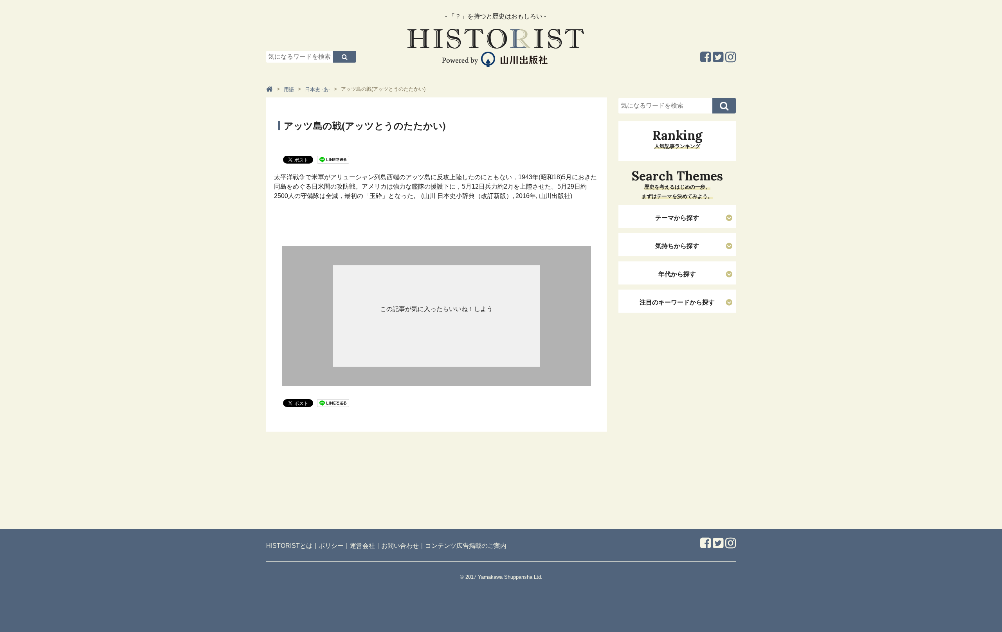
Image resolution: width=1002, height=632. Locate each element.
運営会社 (362, 545)
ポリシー (331, 545)
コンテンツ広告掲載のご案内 (465, 545)
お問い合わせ (400, 545)
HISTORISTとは (289, 545)
